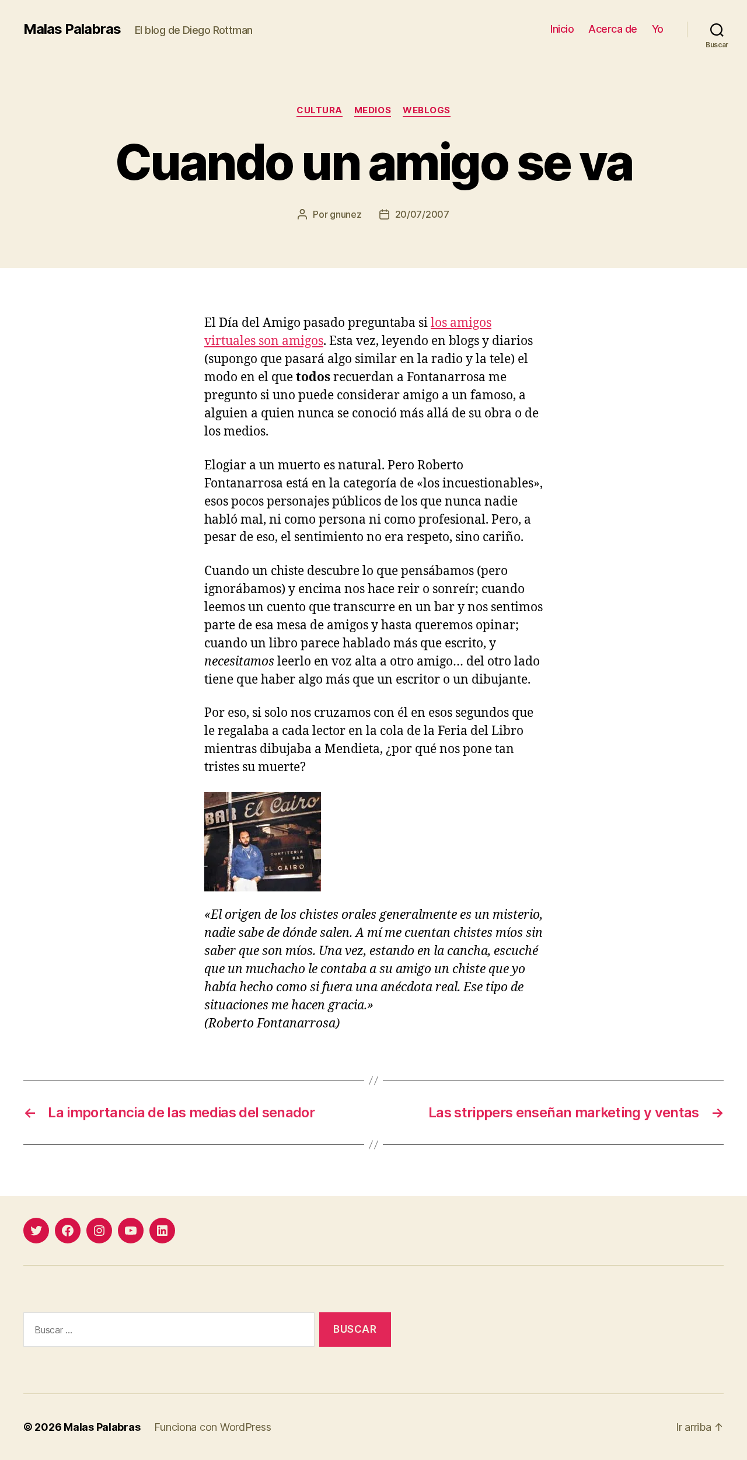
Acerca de (612, 29)
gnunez (345, 214)
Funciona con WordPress (212, 1427)
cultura (319, 110)
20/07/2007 (422, 214)
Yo (658, 29)
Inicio (562, 29)
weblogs (427, 110)
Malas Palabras (72, 29)
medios (372, 110)
